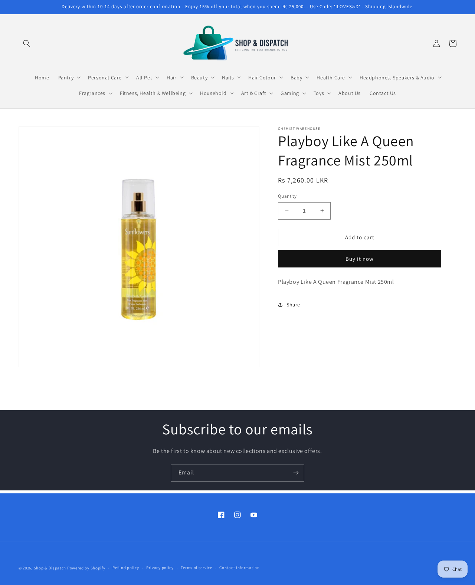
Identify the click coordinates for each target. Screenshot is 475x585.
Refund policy (125, 567)
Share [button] (293, 304)
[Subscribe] (296, 473)
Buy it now (359, 258)
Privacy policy (160, 567)
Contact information (239, 567)
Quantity (287, 196)
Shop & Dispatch (50, 568)
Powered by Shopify (86, 568)
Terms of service (196, 567)
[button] (27, 43)
